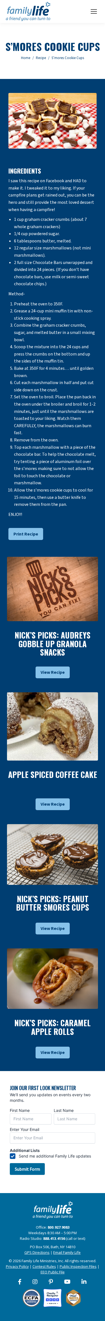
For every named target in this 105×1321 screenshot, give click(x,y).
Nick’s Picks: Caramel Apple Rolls (52, 1027)
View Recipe (53, 672)
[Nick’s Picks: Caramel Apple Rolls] (52, 978)
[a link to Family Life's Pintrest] (51, 1282)
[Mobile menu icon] (93, 11)
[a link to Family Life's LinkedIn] (84, 1282)
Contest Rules (44, 1266)
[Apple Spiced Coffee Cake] (52, 726)
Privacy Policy (17, 1266)
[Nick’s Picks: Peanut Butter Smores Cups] (52, 854)
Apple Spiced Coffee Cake (52, 774)
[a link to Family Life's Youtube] (67, 1282)
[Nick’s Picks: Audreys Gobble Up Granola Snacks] (52, 589)
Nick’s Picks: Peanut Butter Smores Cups (52, 903)
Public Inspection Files (78, 1266)
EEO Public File (53, 1272)
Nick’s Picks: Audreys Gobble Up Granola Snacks (52, 643)
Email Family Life (67, 1252)
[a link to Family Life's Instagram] (35, 1282)
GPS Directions (37, 1252)
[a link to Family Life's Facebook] (20, 1282)
